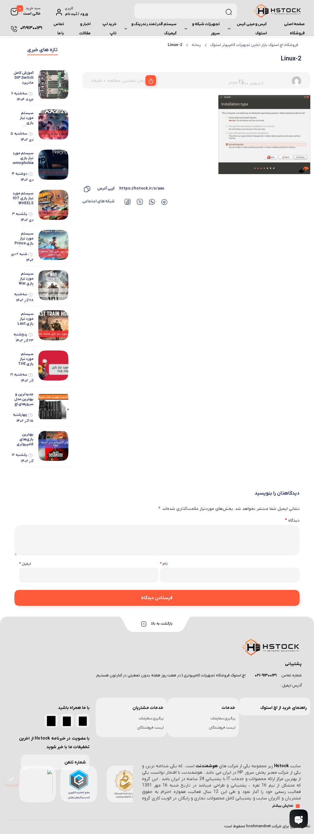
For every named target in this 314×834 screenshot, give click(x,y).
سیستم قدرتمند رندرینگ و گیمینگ (154, 28)
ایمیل (25, 563)
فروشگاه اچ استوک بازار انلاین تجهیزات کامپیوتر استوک (254, 45)
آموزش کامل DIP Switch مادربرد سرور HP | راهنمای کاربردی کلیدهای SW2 (23, 78)
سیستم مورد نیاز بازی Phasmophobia (20, 158)
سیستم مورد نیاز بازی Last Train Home (25, 319)
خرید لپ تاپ (109, 28)
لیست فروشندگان (222, 727)
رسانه (196, 45)
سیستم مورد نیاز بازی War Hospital (25, 279)
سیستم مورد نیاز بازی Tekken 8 (25, 118)
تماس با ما (58, 28)
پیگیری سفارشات (222, 718)
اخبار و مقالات (84, 28)
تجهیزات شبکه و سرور (206, 28)
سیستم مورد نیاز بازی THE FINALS (25, 359)
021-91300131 (266, 675)
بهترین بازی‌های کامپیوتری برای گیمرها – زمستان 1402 (24, 439)
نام (164, 563)
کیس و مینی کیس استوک (252, 28)
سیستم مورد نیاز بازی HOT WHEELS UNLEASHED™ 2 (21, 198)
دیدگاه (292, 520)
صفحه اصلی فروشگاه (294, 28)
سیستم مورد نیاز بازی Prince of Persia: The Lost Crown (23, 239)
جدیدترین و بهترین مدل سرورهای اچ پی (23, 399)
